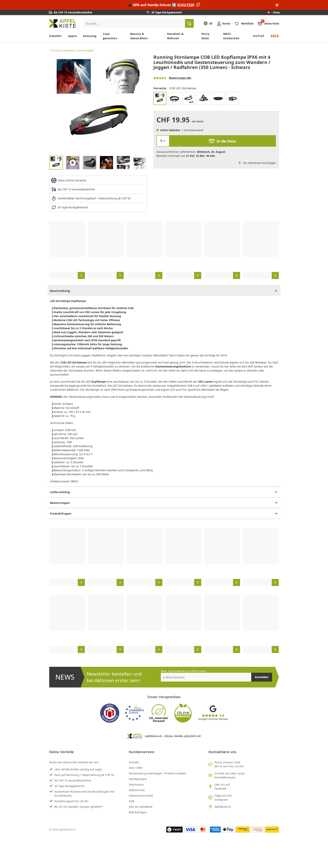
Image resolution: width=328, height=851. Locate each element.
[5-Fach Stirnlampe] (203, 98)
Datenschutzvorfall (141, 795)
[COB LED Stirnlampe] (160, 98)
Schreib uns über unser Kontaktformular (229, 775)
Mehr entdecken (231, 36)
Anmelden (261, 677)
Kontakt (134, 762)
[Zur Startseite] (62, 23)
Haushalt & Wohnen (175, 36)
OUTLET (258, 36)
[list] (98, 104)
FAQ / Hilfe (135, 768)
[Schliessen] (277, 5)
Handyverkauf (138, 779)
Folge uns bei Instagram (223, 797)
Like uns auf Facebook (222, 786)
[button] (53, 103)
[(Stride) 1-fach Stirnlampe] (174, 98)
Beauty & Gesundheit (139, 36)
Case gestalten (110, 36)
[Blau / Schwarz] (189, 98)
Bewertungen (60, 503)
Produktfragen (60, 513)
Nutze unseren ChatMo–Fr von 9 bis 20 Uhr (229, 764)
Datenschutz (137, 790)
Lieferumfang (60, 492)
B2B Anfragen (138, 812)
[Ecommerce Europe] (134, 713)
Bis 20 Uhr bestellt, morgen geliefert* (78, 806)
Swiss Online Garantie (72, 180)
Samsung (90, 36)
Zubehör (55, 36)
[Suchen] (189, 23)
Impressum (136, 784)
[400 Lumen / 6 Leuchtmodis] (233, 98)
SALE (275, 36)
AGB (131, 801)
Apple (72, 36)
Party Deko (205, 36)
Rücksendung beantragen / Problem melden (157, 773)
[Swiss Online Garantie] (109, 713)
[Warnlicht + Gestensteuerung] (218, 98)
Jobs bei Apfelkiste (140, 806)
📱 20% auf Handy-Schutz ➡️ (161, 4)
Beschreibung (60, 291)
